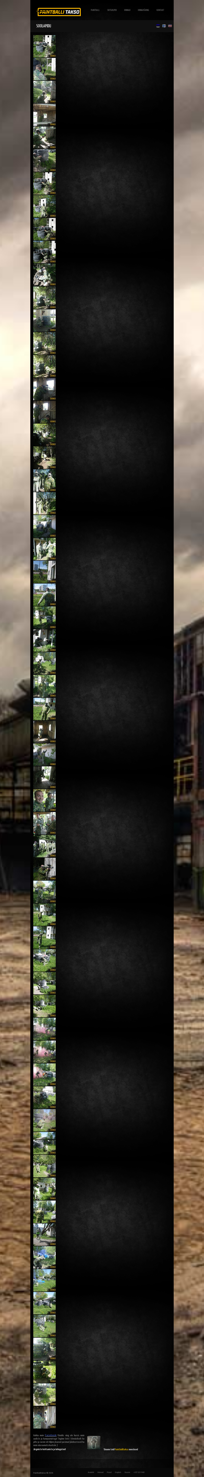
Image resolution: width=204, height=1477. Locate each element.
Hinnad (100, 1472)
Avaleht (91, 1472)
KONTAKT (160, 10)
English (118, 1472)
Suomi (127, 1472)
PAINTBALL (95, 10)
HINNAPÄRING (143, 10)
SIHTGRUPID (112, 10)
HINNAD (127, 10)
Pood (109, 1472)
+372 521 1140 (139, 1472)
